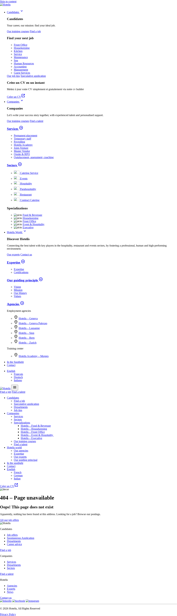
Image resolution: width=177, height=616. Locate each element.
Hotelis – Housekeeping (34, 428)
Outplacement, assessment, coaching (34, 157)
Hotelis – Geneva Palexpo (33, 323)
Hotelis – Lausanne (29, 328)
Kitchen (18, 51)
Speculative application (33, 75)
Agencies (15, 304)
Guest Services (22, 72)
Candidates (15, 12)
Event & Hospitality (33, 224)
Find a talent (36, 121)
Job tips (18, 410)
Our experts (13, 254)
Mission (18, 289)
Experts (11, 588)
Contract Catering (29, 200)
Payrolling (19, 141)
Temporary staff (22, 138)
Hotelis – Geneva (28, 318)
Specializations (22, 422)
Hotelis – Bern (27, 337)
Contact (11, 365)
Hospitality (26, 183)
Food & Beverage (32, 215)
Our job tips (13, 75)
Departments (21, 407)
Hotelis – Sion (26, 332)
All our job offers (9, 520)
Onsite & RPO (22, 154)
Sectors (14, 165)
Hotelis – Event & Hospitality (37, 435)
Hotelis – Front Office (33, 431)
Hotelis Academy (23, 144)
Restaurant (26, 194)
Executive (28, 227)
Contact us (26, 254)
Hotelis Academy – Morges (34, 356)
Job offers (12, 534)
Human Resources (24, 63)
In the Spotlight (15, 362)
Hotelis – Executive (31, 438)
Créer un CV (16, 96)
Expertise (16, 262)
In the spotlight (15, 463)
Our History (20, 293)
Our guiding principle (25, 280)
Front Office (20, 44)
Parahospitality (28, 189)
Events (23, 178)
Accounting (20, 66)
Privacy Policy (8, 614)
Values (17, 296)
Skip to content (8, 1)
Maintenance (21, 57)
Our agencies (21, 450)
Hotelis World (17, 232)
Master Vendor (22, 151)
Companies (15, 101)
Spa (16, 60)
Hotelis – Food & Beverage (36, 425)
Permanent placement (25, 135)
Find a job (35, 31)
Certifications (21, 272)
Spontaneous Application (20, 538)
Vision (17, 286)
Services (15, 129)
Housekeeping (22, 47)
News (10, 591)
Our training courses (18, 31)
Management (21, 69)
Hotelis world (14, 447)
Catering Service (29, 173)
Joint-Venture (21, 147)
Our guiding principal (25, 459)
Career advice (14, 544)
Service (18, 54)
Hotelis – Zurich (27, 342)
